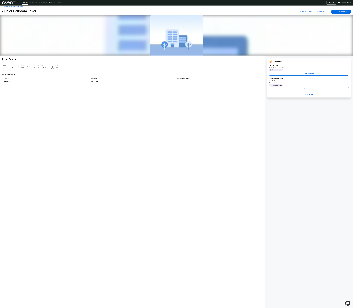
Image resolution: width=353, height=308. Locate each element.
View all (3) (309, 94)
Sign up (344, 3)
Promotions (33, 3)
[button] (347, 303)
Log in (349, 3)
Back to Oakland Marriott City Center (13, 6)
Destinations (43, 3)
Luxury (59, 3)
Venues (25, 2)
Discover (52, 3)
